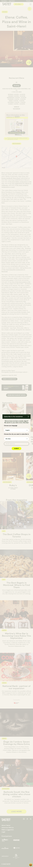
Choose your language (10, 425)
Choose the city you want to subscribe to (16, 434)
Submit (16, 448)
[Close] (28, 417)
